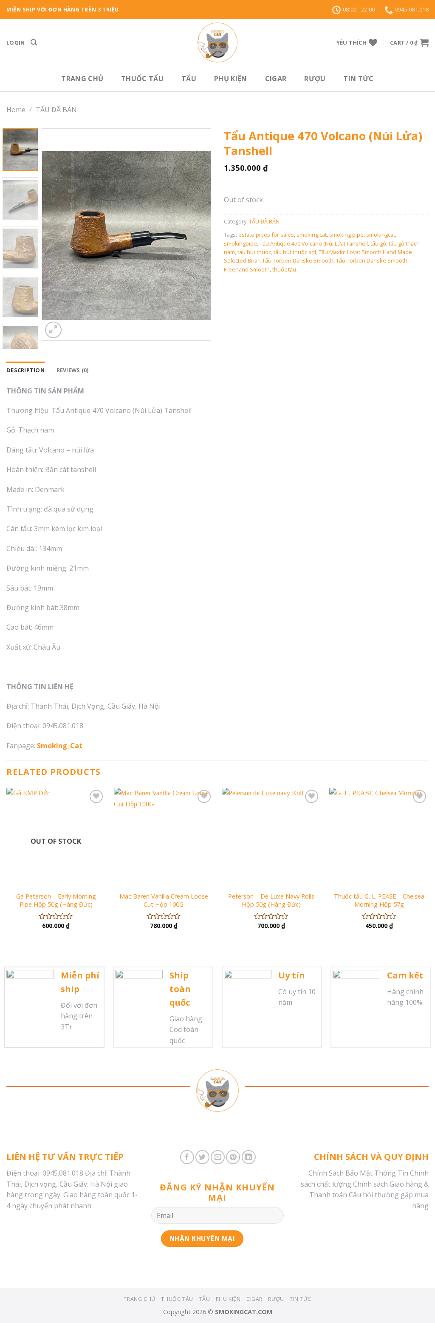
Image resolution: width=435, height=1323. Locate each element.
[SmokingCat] (217, 42)
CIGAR (276, 78)
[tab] (25, 370)
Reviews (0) (72, 370)
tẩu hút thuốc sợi (295, 252)
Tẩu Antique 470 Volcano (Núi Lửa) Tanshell (314, 243)
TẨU (188, 78)
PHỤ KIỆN (230, 78)
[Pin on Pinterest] (233, 1157)
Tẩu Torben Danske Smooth (297, 260)
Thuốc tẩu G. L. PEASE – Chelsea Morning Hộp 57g (379, 900)
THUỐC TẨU (142, 78)
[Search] (34, 42)
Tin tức (358, 78)
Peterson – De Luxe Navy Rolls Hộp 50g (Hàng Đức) (271, 900)
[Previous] (56, 235)
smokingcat (380, 234)
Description (25, 370)
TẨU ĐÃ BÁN (56, 109)
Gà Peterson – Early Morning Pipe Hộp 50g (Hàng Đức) (56, 900)
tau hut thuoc (254, 252)
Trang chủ (82, 78)
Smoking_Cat (59, 745)
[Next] (196, 235)
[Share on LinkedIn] (249, 1157)
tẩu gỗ (378, 243)
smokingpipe (240, 243)
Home (15, 109)
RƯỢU (314, 78)
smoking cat (312, 234)
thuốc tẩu (284, 269)
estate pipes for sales (266, 234)
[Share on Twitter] (202, 1157)
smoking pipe (346, 234)
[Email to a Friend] (218, 1157)
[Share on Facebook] (187, 1157)
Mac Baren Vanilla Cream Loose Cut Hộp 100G (163, 900)
